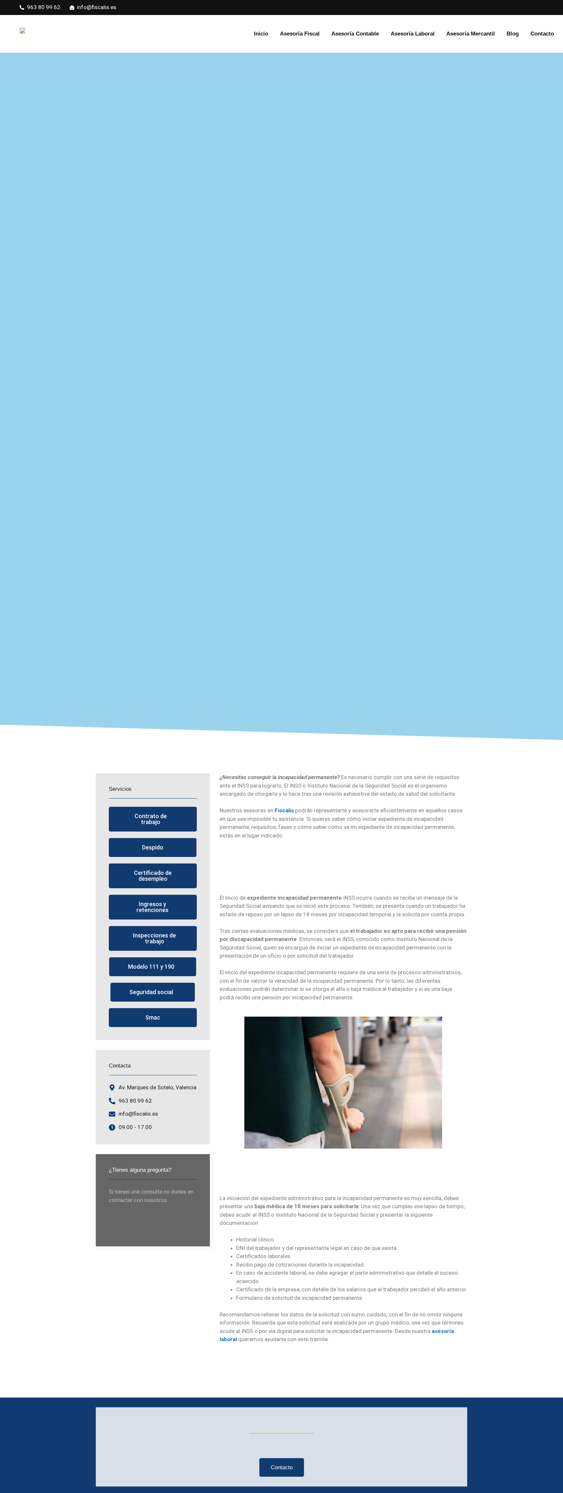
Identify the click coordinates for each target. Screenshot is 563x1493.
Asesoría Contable (355, 34)
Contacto (542, 34)
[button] (153, 819)
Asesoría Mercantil (470, 34)
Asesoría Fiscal (300, 34)
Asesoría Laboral (413, 34)
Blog (513, 34)
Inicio (261, 34)
